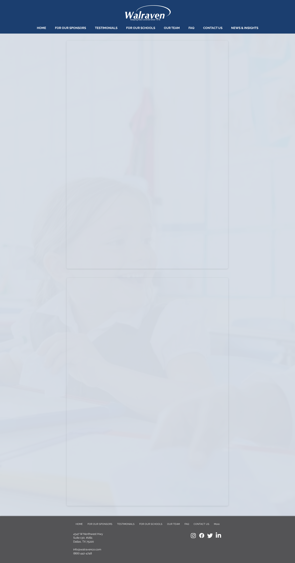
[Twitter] (210, 535)
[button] (191, 28)
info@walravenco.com (87, 549)
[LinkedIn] (218, 535)
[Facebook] (201, 535)
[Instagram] (193, 535)
